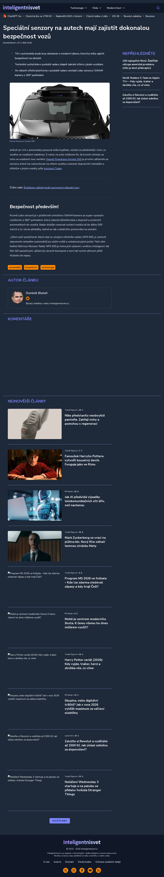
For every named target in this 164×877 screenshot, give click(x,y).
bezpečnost (31, 267)
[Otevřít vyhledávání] (158, 8)
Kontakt (69, 861)
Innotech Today (53, 168)
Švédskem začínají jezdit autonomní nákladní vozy (51, 187)
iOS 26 (115, 16)
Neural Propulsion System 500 (64, 159)
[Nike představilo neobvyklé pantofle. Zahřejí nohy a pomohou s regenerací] (35, 424)
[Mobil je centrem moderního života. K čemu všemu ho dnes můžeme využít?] (35, 627)
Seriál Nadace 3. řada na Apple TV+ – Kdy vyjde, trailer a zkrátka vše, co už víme (140, 81)
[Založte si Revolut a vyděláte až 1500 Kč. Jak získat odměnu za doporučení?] (35, 750)
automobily (15, 267)
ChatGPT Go (14, 16)
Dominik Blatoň (9, 43)
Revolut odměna (132, 16)
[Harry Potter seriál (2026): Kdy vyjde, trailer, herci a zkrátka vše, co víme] (35, 668)
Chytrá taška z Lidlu (97, 16)
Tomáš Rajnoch (71, 410)
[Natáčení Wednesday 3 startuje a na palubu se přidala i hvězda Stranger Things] (35, 790)
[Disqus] (82, 359)
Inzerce (57, 861)
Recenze (150, 16)
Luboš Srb (69, 736)
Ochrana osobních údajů (108, 861)
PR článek (69, 491)
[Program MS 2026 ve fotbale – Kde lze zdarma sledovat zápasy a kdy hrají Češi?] (35, 587)
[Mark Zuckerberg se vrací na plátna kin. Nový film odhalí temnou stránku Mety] (35, 546)
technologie (48, 267)
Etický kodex (84, 861)
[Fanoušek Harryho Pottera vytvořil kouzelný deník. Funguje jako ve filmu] (35, 464)
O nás (46, 861)
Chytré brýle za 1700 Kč (39, 16)
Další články (59, 820)
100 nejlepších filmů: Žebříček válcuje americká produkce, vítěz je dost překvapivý (140, 64)
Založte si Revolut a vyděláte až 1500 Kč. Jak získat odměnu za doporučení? (140, 98)
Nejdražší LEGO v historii (69, 16)
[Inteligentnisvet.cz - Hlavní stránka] (21, 8)
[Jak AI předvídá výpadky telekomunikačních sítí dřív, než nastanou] (35, 505)
